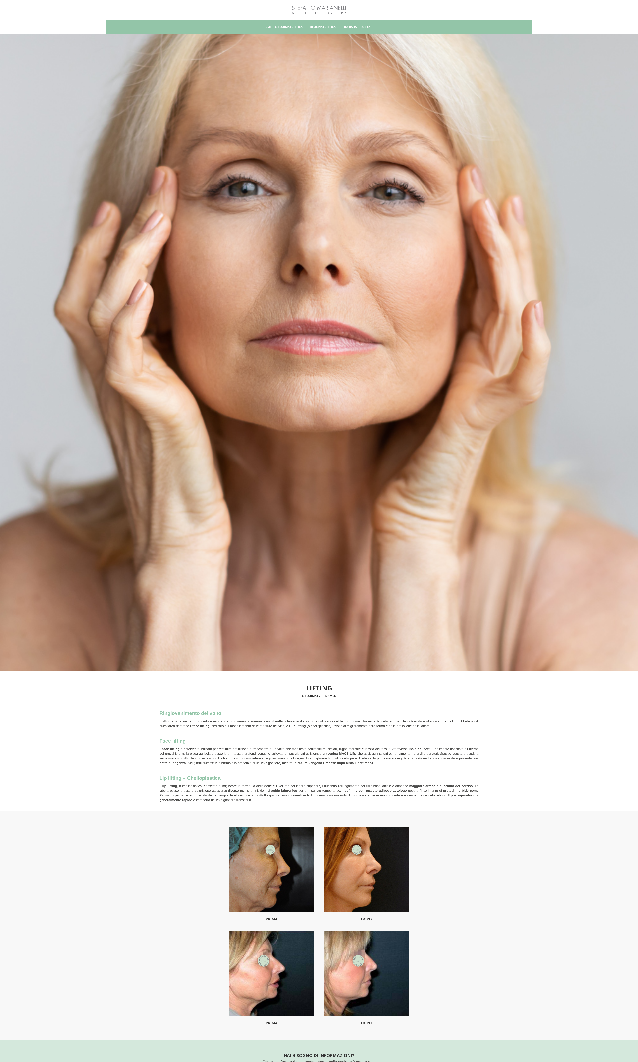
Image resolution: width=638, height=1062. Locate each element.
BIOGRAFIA (350, 27)
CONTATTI (367, 27)
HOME (267, 27)
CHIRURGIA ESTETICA (289, 27)
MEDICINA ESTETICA (323, 27)
